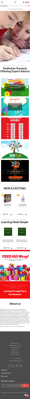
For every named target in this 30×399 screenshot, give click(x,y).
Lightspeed (15, 392)
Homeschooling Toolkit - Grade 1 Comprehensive (22, 240)
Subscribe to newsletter (8, 381)
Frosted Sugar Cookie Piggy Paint (22, 205)
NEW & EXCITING (15, 188)
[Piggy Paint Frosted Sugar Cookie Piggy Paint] (22, 198)
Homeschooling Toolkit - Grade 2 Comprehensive (8, 240)
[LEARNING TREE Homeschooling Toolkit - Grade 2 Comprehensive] (8, 232)
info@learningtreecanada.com (16, 360)
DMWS (23, 392)
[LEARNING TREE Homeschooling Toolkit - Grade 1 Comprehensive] (22, 232)
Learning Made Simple (14, 222)
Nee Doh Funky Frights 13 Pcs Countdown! (7, 205)
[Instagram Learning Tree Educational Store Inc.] (13, 365)
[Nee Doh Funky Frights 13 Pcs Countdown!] (7, 198)
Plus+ (27, 392)
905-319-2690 (17, 358)
